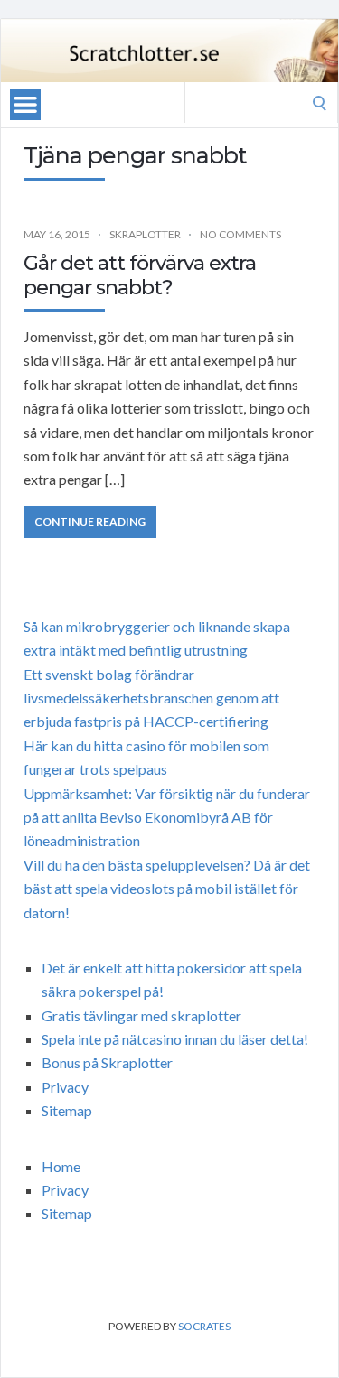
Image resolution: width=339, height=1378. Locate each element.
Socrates (204, 1326)
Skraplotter (145, 234)
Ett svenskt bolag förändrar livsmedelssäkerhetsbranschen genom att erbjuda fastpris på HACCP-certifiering (151, 698)
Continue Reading (90, 521)
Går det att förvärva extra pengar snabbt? (140, 275)
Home (61, 1166)
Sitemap (67, 1110)
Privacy (65, 1086)
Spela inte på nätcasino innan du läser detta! (175, 1038)
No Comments (240, 234)
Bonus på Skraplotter (107, 1062)
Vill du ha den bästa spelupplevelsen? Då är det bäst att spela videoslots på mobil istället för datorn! (167, 888)
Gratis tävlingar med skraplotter (141, 1015)
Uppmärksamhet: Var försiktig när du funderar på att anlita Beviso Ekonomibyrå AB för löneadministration (167, 817)
